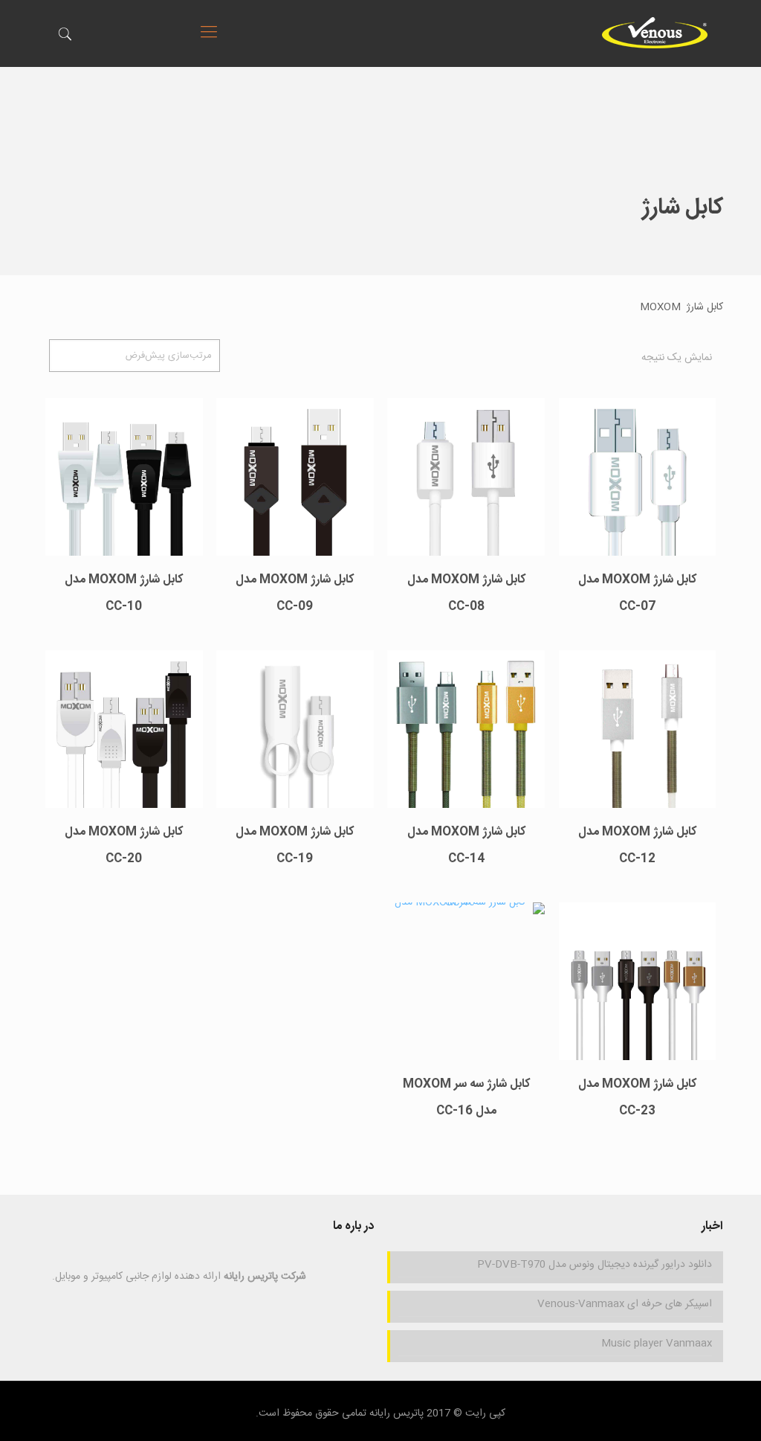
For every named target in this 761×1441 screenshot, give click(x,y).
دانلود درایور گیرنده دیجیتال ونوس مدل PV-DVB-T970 (594, 1265)
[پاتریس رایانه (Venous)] (654, 33)
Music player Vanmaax (656, 1343)
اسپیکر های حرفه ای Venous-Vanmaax (624, 1304)
